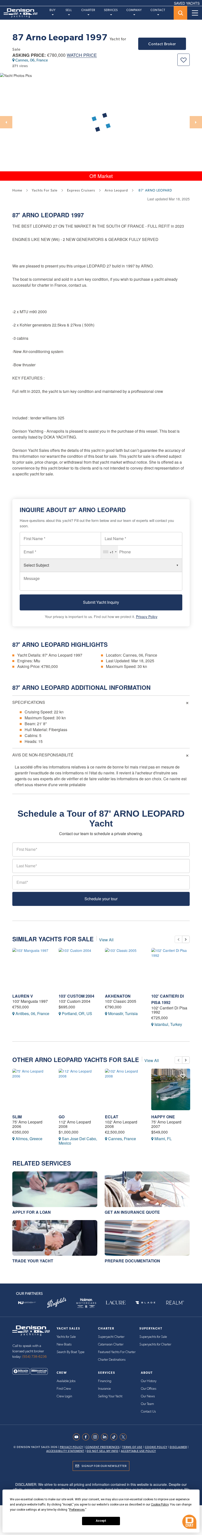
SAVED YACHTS (187, 3)
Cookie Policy (156, 1447)
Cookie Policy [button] (159, 1504)
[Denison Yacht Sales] (31, 1330)
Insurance (104, 1388)
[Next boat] (186, 939)
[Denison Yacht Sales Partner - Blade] (145, 1302)
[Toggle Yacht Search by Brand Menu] (180, 13)
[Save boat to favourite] (183, 60)
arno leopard (116, 190)
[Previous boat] (178, 939)
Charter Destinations (111, 1359)
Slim (17, 1117)
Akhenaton (118, 996)
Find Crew (64, 1388)
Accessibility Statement (65, 1451)
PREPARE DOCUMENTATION (132, 1261)
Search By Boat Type (70, 1352)
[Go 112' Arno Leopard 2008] (78, 1089)
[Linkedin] (105, 1436)
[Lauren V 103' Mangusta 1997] (31, 968)
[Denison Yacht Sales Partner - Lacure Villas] (116, 1302)
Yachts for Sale (66, 1337)
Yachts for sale (44, 190)
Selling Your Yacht (110, 1396)
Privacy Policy (146, 616)
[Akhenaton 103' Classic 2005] (124, 968)
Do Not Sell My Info (102, 1451)
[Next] (196, 122)
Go (62, 1117)
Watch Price (82, 55)
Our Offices (148, 1388)
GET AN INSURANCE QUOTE (132, 1212)
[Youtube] (77, 1436)
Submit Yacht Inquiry (101, 602)
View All (106, 940)
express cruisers (81, 190)
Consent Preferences (102, 1447)
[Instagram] (96, 1436)
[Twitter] (124, 1436)
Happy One (163, 1117)
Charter (88, 10)
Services (111, 10)
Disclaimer (178, 1447)
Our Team (147, 1404)
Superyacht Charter (111, 1337)
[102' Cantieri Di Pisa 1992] (170, 968)
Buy (53, 10)
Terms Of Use (132, 1447)
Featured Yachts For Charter (116, 1352)
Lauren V (22, 996)
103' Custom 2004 (76, 996)
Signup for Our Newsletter (104, 1466)
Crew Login (64, 1396)
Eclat (111, 1117)
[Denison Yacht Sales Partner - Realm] (175, 1302)
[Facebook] (87, 1436)
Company (134, 10)
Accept (101, 1520)
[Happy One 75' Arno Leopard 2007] (170, 1089)
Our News (148, 1396)
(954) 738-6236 (34, 1356)
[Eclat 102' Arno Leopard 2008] (124, 1089)
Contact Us (148, 1411)
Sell (69, 10)
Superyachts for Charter (155, 1344)
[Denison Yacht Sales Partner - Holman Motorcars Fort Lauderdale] (86, 1302)
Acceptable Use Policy (138, 1451)
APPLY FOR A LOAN (31, 1212)
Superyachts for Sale (153, 1337)
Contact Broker (162, 44)
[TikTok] (115, 1436)
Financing (104, 1381)
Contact (158, 10)
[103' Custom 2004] (78, 968)
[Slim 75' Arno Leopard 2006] (31, 1089)
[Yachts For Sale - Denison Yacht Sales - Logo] (18, 13)
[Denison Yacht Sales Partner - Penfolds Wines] (56, 1302)
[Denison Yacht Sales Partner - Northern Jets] (27, 1302)
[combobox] (109, 552)
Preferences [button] (77, 1509)
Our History (148, 1381)
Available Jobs (66, 1381)
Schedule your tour (101, 898)
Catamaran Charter (110, 1344)
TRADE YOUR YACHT (32, 1261)
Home (17, 190)
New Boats (64, 1344)
